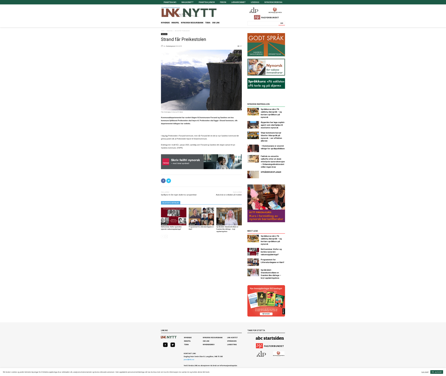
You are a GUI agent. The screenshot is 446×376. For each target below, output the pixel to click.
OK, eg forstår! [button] (437, 372)
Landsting (232, 344)
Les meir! (425, 372)
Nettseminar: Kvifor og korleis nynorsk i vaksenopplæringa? (271, 252)
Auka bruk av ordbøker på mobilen (229, 195)
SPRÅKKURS (232, 341)
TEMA (186, 344)
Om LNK (206, 341)
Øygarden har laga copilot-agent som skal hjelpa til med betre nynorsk (273, 125)
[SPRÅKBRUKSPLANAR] (253, 174)
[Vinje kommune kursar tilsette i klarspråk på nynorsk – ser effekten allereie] (253, 135)
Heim (162, 31)
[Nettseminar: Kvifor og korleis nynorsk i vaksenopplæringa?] (173, 216)
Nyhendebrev (209, 344)
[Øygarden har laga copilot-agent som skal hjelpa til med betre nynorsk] (253, 125)
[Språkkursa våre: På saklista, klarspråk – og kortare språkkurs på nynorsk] (253, 111)
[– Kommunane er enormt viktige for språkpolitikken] (253, 148)
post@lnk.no (189, 359)
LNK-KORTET (232, 337)
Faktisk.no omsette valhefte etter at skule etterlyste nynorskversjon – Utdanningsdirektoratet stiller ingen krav (273, 161)
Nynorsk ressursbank (213, 337)
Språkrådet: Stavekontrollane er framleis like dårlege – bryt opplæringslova (227, 229)
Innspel (187, 341)
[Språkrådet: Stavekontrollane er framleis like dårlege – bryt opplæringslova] (229, 216)
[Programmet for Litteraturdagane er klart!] (201, 216)
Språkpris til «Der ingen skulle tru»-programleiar (179, 195)
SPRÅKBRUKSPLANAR (271, 172)
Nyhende (170, 31)
